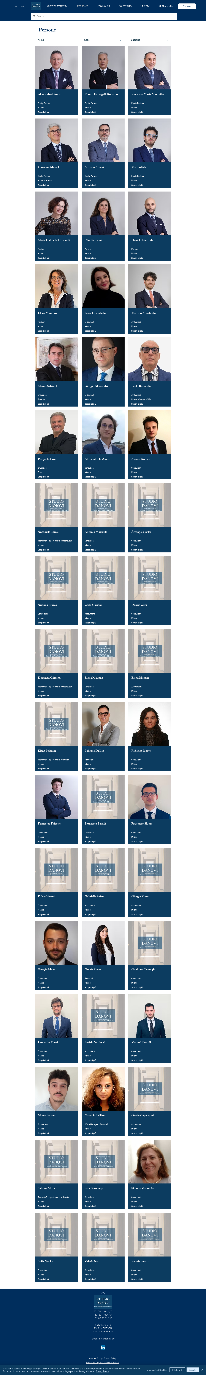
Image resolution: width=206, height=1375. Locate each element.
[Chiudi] (202, 1370)
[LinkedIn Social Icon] (103, 1347)
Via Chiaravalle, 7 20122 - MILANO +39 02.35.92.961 (103, 1315)
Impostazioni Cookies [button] (157, 1369)
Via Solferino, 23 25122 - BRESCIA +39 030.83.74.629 (103, 1328)
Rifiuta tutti (177, 1369)
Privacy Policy (102, 1371)
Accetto (192, 1369)
